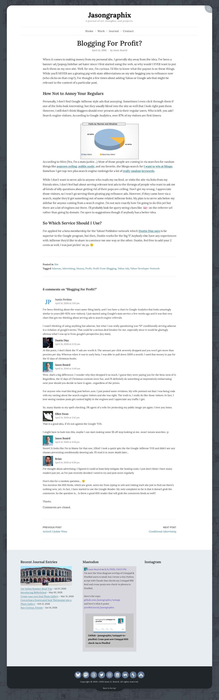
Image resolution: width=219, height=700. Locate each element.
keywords (148, 171)
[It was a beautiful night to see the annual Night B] (190, 582)
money (80, 268)
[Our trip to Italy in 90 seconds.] (153, 582)
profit (88, 268)
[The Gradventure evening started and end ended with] (190, 593)
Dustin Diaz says (149, 231)
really (126, 171)
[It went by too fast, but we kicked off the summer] (153, 593)
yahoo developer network (145, 268)
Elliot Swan (61, 413)
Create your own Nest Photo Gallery (39, 596)
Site (56, 264)
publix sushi (86, 166)
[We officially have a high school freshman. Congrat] (171, 593)
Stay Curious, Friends (32, 607)
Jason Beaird (120, 50)
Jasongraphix (109, 15)
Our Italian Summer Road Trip (36, 588)
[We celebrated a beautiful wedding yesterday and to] (171, 571)
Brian (58, 458)
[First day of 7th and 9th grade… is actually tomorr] (153, 571)
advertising (68, 268)
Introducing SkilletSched (33, 592)
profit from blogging (104, 268)
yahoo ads (123, 268)
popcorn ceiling (67, 166)
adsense (56, 268)
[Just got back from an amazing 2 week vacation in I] (171, 582)
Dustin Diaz (62, 340)
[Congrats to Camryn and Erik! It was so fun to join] (190, 571)
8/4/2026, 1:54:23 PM (115, 569)
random (136, 171)
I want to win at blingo (158, 166)
